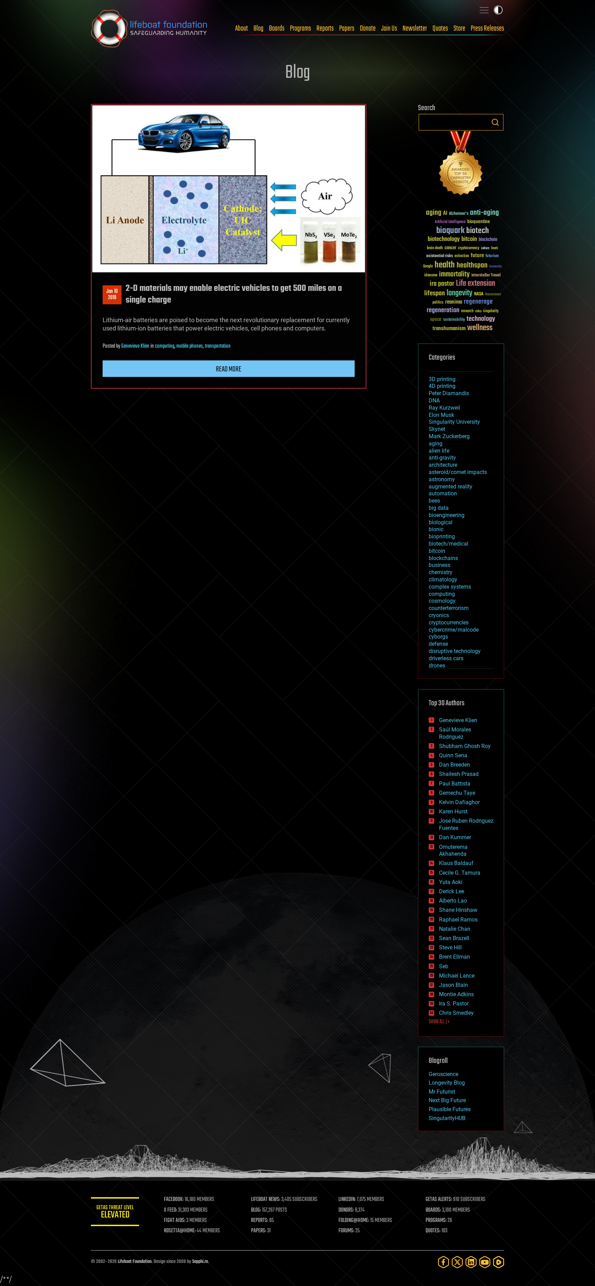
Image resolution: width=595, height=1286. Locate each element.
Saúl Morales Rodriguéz (455, 733)
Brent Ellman (454, 956)
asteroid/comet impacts (458, 472)
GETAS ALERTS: (439, 1199)
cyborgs (438, 636)
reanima (453, 302)
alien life (439, 450)
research (467, 311)
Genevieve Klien (135, 346)
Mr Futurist (442, 1091)
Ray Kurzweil (444, 407)
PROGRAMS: (436, 1220)
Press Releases (487, 28)
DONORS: (346, 1210)
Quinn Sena (453, 755)
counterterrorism (449, 608)
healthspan (472, 265)
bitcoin (469, 239)
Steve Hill (450, 947)
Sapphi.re (200, 1262)
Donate (368, 28)
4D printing (442, 386)
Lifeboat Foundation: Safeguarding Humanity (149, 29)
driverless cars (446, 658)
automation (443, 493)
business (439, 565)
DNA (434, 400)
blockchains (443, 558)
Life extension (475, 283)
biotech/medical (448, 543)
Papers (346, 28)
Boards (276, 28)
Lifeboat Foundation (135, 1262)
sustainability (454, 320)
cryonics (439, 615)
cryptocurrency (468, 248)
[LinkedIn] (471, 1262)
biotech (477, 230)
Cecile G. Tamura (459, 872)
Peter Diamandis (449, 393)
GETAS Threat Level (115, 1212)
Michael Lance (456, 975)
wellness (479, 328)
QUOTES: (433, 1230)
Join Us (389, 28)
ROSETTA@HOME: (180, 1230)
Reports (325, 28)
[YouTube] (484, 1262)
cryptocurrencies (449, 622)
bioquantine (478, 221)
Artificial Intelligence (450, 222)
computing (164, 346)
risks (478, 311)
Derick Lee (451, 891)
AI (445, 213)
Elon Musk (441, 415)
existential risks (439, 256)
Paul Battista (454, 783)
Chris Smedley (456, 1013)
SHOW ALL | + (439, 1022)
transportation (218, 346)
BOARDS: (433, 1210)
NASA (478, 294)
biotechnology (444, 239)
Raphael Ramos (458, 919)
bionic (436, 529)
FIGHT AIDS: (174, 1220)
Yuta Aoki (450, 882)
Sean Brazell (454, 938)
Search (495, 122)
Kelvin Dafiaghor (459, 802)
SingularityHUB (447, 1118)
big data (439, 508)
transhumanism (449, 328)
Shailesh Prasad (459, 774)
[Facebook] (443, 1262)
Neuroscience (493, 295)
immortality (454, 274)
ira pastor (442, 284)
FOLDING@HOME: (353, 1220)
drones (437, 665)
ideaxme (430, 275)
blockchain (488, 240)
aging (433, 213)
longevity (459, 293)
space (435, 319)
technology (481, 319)
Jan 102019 (112, 294)
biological (440, 522)
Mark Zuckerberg (449, 436)
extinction (462, 256)
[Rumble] (498, 1262)
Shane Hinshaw (458, 910)
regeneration (443, 310)
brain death (435, 248)
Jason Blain (453, 985)
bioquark (450, 231)
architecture (443, 465)
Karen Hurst (453, 811)
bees (434, 500)
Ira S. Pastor (454, 1003)
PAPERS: (258, 1230)
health (445, 265)
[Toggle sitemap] (484, 10)
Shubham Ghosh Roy (465, 746)
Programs (300, 28)
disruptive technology (455, 651)
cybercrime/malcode (454, 629)
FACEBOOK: (174, 1199)
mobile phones (189, 346)
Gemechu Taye (457, 793)
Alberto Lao (453, 900)
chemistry (440, 572)
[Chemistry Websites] (461, 164)
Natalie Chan (454, 929)
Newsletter (415, 28)
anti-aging (484, 213)
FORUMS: (346, 1230)
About (241, 28)
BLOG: (256, 1210)
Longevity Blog (447, 1082)
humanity (495, 267)
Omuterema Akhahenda (453, 850)
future (477, 255)
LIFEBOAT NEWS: (265, 1199)
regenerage (478, 302)
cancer (450, 248)
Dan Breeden (454, 764)
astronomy (442, 479)
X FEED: (170, 1210)
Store (459, 28)
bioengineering (446, 515)
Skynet (437, 429)
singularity (491, 311)
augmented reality (450, 486)
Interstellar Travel (486, 275)
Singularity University (454, 422)
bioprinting (442, 536)
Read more (228, 369)
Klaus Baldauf (456, 863)
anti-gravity (442, 457)
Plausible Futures (450, 1109)
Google (428, 266)
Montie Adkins (456, 994)
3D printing (442, 379)
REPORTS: (259, 1220)
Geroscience (443, 1074)
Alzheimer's (458, 214)
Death (494, 248)
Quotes (440, 28)
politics (437, 303)
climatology (443, 579)
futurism (492, 256)
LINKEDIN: (347, 1199)
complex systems (450, 586)
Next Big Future (447, 1100)
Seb (443, 966)
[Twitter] (457, 1262)
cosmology (442, 601)
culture (485, 248)
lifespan (434, 293)
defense (438, 644)
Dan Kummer (455, 837)
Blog (258, 28)
